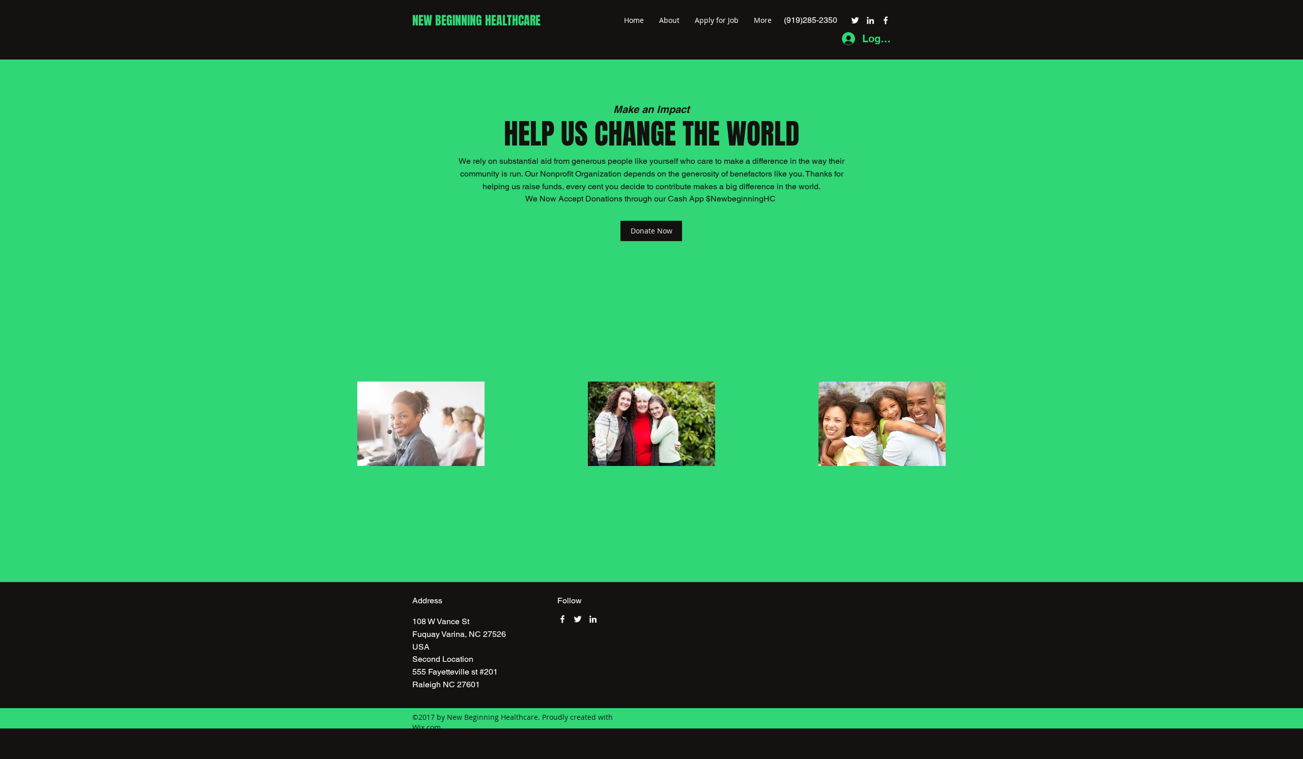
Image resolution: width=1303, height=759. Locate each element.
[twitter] (855, 20)
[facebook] (886, 20)
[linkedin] (870, 20)
